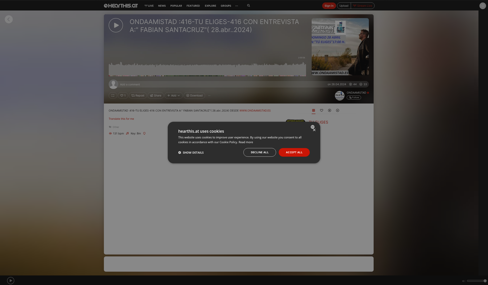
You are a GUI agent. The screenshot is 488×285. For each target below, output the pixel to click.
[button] (191, 152)
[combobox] (313, 127)
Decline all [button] (260, 152)
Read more (246, 142)
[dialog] (244, 142)
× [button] (314, 129)
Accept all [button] (294, 152)
